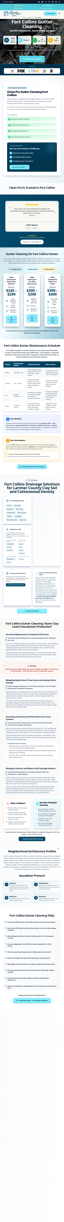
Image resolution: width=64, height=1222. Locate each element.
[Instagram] (49, 2)
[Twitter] (45, 2)
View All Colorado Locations (16, 584)
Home (24, 17)
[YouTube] (52, 2)
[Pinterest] (56, 2)
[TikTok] (59, 2)
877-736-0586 (52, 50)
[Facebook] (39, 2)
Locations (29, 17)
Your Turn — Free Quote (31, 242)
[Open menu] (59, 13)
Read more (32, 215)
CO (33, 17)
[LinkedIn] (42, 2)
